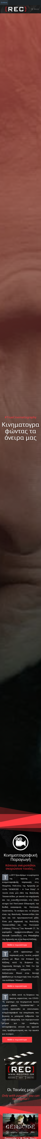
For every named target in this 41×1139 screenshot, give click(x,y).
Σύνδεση (4, 2)
